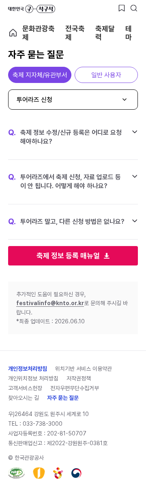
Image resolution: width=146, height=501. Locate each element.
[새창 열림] (16, 473)
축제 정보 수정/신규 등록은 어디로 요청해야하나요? (65, 136)
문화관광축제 (38, 32)
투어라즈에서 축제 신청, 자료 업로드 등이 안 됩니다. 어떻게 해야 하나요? (64, 181)
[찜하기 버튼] (122, 8)
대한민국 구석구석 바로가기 (31, 9)
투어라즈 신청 (34, 100)
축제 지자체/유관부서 (40, 75)
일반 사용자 (106, 75)
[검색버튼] (134, 8)
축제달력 (105, 32)
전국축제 (75, 32)
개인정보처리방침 (27, 368)
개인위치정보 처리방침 (33, 378)
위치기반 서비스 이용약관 (83, 368)
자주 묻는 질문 (63, 398)
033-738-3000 (42, 423)
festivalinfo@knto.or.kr (50, 303)
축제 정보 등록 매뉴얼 (68, 255)
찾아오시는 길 (23, 398)
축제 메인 (13, 33)
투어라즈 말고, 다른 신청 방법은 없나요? (66, 221)
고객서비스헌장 (25, 388)
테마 (128, 32)
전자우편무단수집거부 (74, 388)
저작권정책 (79, 378)
